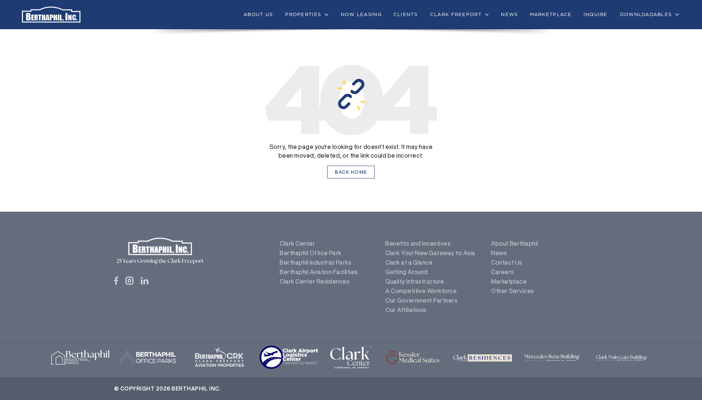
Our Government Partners (421, 300)
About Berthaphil (514, 243)
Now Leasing (361, 14)
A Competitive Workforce (421, 291)
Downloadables (646, 14)
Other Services (512, 291)
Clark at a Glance (409, 262)
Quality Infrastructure (414, 281)
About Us (258, 14)
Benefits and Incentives (417, 243)
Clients (405, 14)
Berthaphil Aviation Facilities (319, 272)
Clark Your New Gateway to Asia (430, 253)
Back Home (351, 172)
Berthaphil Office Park (310, 253)
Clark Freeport (456, 14)
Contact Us (506, 262)
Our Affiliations (406, 310)
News (509, 14)
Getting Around (406, 272)
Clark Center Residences (315, 281)
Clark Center (297, 243)
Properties (303, 14)
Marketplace (551, 14)
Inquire (596, 14)
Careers (502, 272)
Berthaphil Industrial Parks (315, 262)
